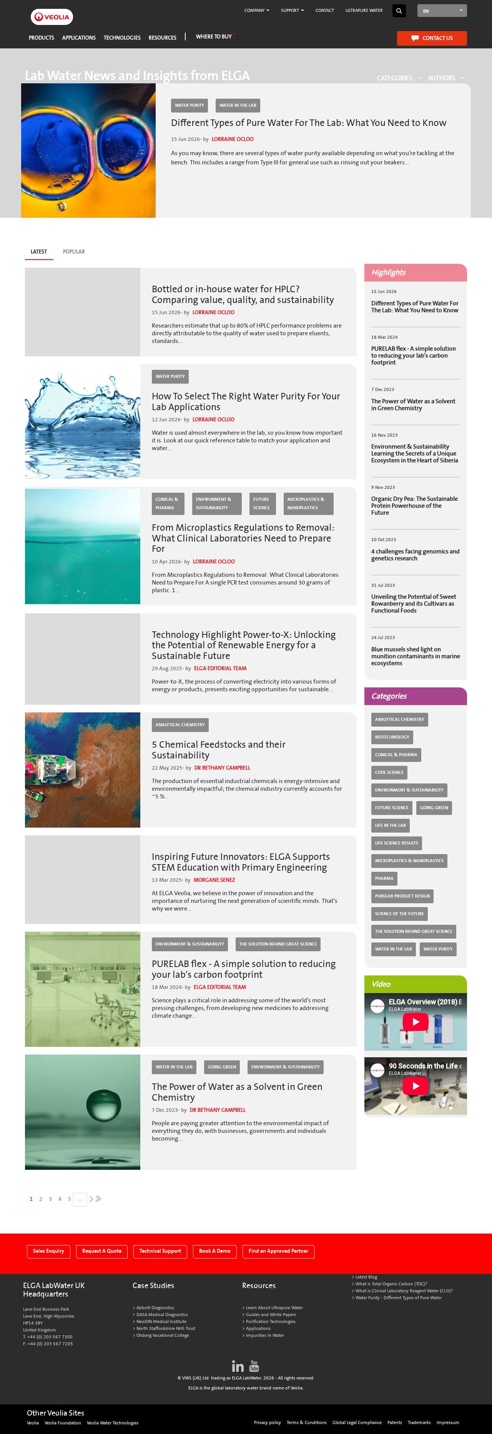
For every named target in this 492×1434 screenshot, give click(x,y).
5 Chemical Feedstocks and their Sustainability (219, 750)
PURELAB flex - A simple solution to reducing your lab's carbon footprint (244, 969)
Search (399, 10)
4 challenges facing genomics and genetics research (415, 555)
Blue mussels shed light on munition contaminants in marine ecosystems (415, 656)
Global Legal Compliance (357, 1422)
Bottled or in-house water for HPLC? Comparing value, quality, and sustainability (243, 294)
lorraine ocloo (233, 139)
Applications (79, 37)
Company (255, 10)
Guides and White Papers (271, 1314)
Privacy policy (267, 1422)
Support (290, 10)
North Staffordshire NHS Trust (165, 1328)
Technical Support (160, 1251)
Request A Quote (101, 1251)
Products (41, 37)
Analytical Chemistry (180, 725)
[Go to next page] (90, 1198)
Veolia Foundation (63, 1423)
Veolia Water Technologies (112, 1423)
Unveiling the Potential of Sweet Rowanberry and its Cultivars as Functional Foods (413, 604)
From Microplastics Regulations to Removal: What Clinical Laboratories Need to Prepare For (243, 538)
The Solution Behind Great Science (278, 944)
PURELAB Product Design (402, 896)
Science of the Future (399, 914)
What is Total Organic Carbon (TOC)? (391, 1284)
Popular (74, 251)
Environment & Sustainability (213, 503)
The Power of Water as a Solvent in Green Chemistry (237, 1092)
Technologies (122, 37)
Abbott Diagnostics (155, 1308)
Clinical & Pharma (167, 503)
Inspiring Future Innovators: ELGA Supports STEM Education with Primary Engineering (241, 862)
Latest (42, 253)
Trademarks (419, 1422)
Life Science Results (396, 843)
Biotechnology (392, 737)
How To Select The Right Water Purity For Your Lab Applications (246, 402)
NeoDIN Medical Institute (161, 1321)
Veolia (33, 1423)
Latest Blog (366, 1277)
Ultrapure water (364, 10)
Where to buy (214, 36)
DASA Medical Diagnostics (162, 1314)
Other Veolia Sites (56, 1413)
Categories (394, 78)
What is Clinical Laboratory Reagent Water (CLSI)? (404, 1291)
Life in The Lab (390, 825)
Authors (441, 78)
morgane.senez (214, 880)
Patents (394, 1422)
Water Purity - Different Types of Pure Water (399, 1298)
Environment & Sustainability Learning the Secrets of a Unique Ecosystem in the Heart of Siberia (414, 453)
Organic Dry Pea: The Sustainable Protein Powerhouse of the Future (414, 506)
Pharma (384, 878)
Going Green (222, 1067)
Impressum (448, 1422)
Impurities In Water (265, 1335)
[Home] (52, 12)
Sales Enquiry (48, 1251)
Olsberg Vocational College (162, 1335)
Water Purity (189, 105)
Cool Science (389, 772)
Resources (162, 37)
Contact (325, 10)
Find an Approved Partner (278, 1251)
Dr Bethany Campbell (222, 768)
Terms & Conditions (307, 1422)
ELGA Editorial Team (220, 668)
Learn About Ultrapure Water (274, 1308)
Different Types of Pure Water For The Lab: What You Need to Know (309, 123)
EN (426, 11)
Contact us (438, 38)
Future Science (261, 503)
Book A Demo (215, 1251)
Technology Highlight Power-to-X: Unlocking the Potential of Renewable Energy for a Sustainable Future (244, 645)
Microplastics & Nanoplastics (306, 503)
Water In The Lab (237, 105)
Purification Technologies (271, 1321)
